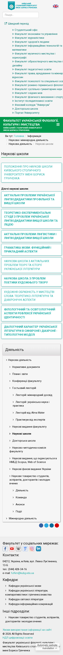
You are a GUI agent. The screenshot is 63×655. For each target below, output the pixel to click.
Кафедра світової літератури (26, 599)
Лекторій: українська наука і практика (31, 403)
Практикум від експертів (30, 419)
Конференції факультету (26, 381)
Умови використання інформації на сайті (27, 629)
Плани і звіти (20, 374)
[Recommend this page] (57, 525)
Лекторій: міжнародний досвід (33, 395)
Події (18, 511)
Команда (21, 497)
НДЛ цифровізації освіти (18, 637)
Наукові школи (21, 433)
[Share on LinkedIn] (52, 525)
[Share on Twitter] (46, 525)
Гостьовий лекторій (24, 388)
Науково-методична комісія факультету (27, 449)
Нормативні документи (26, 367)
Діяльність (21, 490)
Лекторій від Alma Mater (30, 412)
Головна (19, 136)
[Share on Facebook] (41, 525)
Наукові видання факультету (29, 426)
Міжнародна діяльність (22, 518)
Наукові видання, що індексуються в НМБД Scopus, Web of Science (33, 460)
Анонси (19, 504)
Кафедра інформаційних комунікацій (31, 604)
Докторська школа (24, 440)
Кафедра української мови (25, 585)
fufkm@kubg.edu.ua (22, 573)
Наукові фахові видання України (31, 469)
